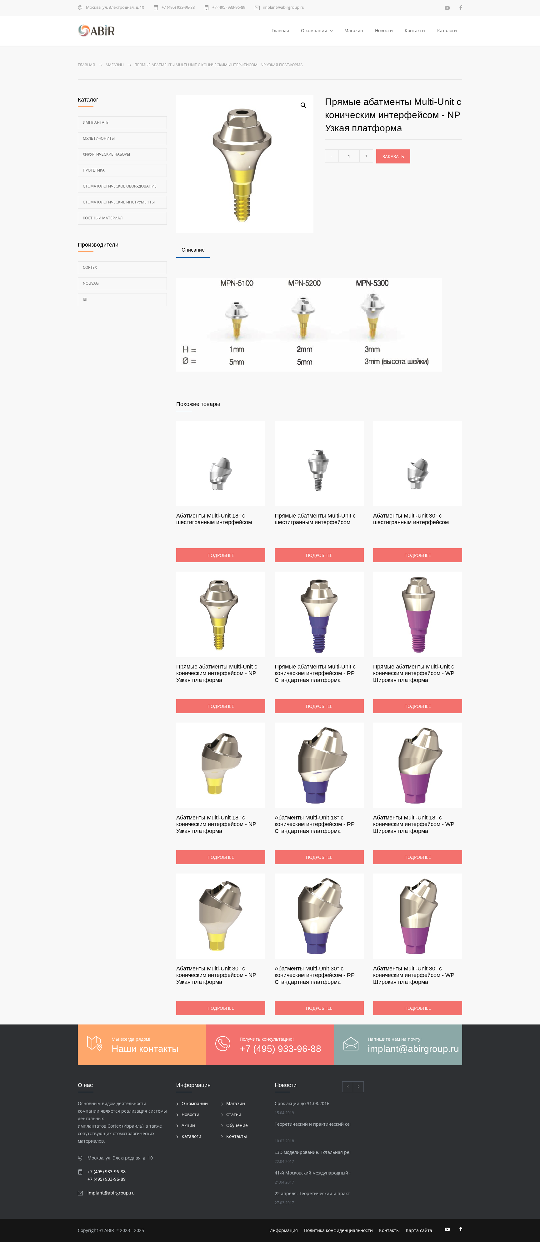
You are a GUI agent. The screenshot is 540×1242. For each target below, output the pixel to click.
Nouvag (91, 283)
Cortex (90, 267)
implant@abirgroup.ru (283, 7)
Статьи (233, 1114)
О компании (314, 30)
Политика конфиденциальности (338, 1230)
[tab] (193, 250)
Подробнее (221, 555)
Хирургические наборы (106, 154)
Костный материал (102, 218)
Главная (280, 30)
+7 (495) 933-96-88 (178, 7)
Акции (188, 1125)
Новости (384, 30)
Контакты (415, 30)
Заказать (393, 156)
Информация (283, 1230)
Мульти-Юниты (99, 138)
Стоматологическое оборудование (120, 186)
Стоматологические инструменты (119, 202)
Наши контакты (145, 1049)
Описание (193, 250)
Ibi (85, 299)
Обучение (237, 1125)
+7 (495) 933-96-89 (228, 7)
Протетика (94, 170)
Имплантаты (96, 122)
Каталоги (447, 30)
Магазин (353, 30)
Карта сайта (419, 1230)
